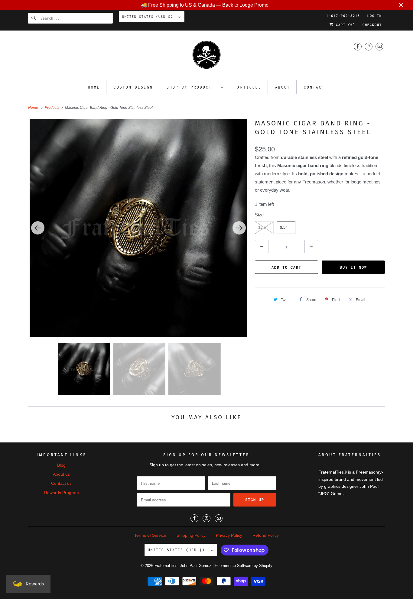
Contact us (61, 483)
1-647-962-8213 (343, 16)
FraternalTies (165, 565)
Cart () (344, 25)
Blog (61, 465)
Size (259, 214)
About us (61, 474)
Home (94, 87)
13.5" (263, 227)
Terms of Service (150, 535)
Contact (314, 87)
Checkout (372, 25)
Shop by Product (192, 87)
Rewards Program (61, 492)
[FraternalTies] (206, 57)
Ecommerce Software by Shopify (243, 565)
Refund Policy (265, 535)
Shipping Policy (191, 535)
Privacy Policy (229, 535)
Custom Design (133, 87)
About (282, 87)
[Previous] (37, 228)
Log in (374, 16)
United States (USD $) (148, 16)
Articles (249, 87)
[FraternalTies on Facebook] (358, 46)
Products (52, 107)
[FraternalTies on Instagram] (368, 46)
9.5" (283, 227)
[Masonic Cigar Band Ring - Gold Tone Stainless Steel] (138, 228)
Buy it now (353, 267)
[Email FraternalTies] (379, 46)
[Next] (239, 228)
